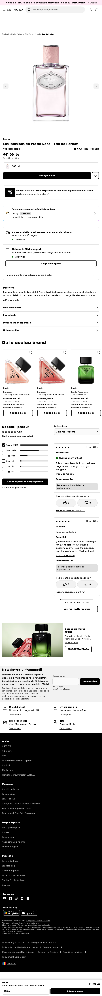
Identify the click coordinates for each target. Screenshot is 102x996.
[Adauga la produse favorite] (31, 353)
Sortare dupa (60, 426)
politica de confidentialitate (15, 699)
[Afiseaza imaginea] (51, 84)
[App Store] (29, 913)
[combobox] (77, 432)
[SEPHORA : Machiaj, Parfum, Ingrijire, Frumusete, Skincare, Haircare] (15, 10)
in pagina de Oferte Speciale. (38, 921)
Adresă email (59, 676)
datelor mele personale (25, 696)
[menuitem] (90, 10)
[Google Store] (11, 913)
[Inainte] (96, 86)
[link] (25, 482)
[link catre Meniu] (4, 10)
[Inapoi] (5, 86)
